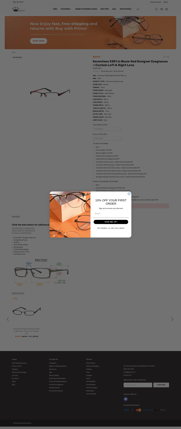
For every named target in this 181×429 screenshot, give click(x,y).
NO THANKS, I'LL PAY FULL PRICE (111, 228)
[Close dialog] (129, 194)
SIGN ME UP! (111, 222)
